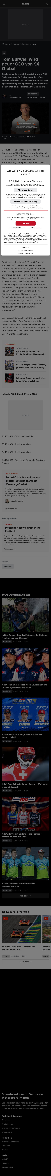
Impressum (25, 247)
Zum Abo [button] (26, 223)
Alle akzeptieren (25, 190)
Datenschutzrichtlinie (25, 250)
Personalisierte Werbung (25, 202)
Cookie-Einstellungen (25, 253)
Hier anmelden (37, 228)
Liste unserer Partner (11, 242)
